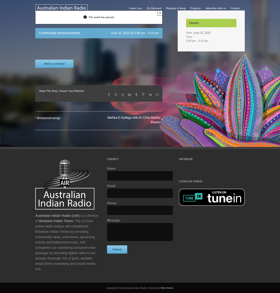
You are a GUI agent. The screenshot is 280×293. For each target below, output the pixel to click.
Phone (112, 203)
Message (114, 220)
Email (112, 185)
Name (112, 168)
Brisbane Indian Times (56, 221)
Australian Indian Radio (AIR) (57, 216)
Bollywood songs (48, 118)
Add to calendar (54, 63)
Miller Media (167, 288)
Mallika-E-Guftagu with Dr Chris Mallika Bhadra (134, 119)
